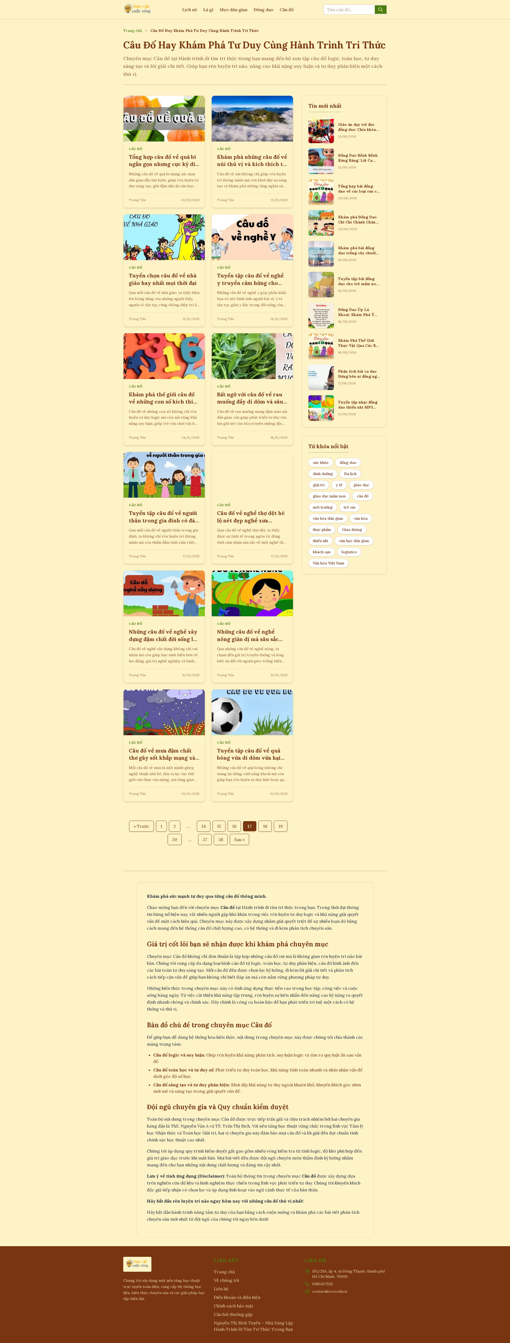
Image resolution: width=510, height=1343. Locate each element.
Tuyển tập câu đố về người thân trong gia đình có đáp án (163, 520)
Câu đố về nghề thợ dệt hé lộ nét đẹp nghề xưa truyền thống (251, 520)
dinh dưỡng (323, 473)
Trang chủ (132, 30)
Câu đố (287, 9)
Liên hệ (221, 1288)
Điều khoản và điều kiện (237, 1297)
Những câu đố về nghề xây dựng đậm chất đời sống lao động (164, 639)
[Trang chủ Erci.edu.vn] (137, 9)
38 (220, 839)
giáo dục (361, 485)
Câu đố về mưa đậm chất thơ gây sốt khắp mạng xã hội (162, 757)
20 (174, 839)
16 (234, 826)
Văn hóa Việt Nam (328, 563)
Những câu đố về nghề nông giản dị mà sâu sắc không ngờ (248, 639)
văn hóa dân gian (328, 518)
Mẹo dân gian (233, 9)
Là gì (208, 9)
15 (219, 826)
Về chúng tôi (226, 1280)
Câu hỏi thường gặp (233, 1314)
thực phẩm (322, 529)
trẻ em (349, 507)
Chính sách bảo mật (233, 1305)
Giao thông (352, 529)
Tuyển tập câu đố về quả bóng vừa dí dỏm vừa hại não (248, 757)
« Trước (141, 826)
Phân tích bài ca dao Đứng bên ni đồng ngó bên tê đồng (358, 376)
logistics (349, 552)
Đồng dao (263, 9)
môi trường (323, 507)
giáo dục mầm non (329, 496)
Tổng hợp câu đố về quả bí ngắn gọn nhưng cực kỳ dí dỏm (162, 164)
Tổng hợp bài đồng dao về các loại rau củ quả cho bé (358, 191)
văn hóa (361, 518)
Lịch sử (189, 9)
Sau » (239, 839)
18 (265, 826)
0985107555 (322, 1284)
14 (203, 826)
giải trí (319, 485)
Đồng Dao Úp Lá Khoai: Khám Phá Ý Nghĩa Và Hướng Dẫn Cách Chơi (357, 317)
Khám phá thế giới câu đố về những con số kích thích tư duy (164, 401)
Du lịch (350, 473)
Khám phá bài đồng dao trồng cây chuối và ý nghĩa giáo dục (357, 253)
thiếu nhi (320, 540)
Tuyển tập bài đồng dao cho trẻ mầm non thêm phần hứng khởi (358, 284)
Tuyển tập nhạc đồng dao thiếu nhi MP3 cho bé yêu (357, 407)
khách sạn (321, 552)
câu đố (362, 496)
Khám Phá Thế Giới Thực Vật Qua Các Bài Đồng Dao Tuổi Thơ (358, 345)
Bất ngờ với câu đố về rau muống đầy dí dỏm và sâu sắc (250, 401)
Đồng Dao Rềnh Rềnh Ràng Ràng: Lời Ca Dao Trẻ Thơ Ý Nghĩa (358, 160)
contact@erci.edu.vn (329, 1291)
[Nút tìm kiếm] (380, 9)
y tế (339, 485)
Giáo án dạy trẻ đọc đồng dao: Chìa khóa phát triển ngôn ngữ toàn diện (357, 132)
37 (205, 839)
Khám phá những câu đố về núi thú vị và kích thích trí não (252, 164)
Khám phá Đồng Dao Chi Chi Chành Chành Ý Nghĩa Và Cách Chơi (358, 222)
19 (280, 826)
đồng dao (348, 462)
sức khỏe (321, 462)
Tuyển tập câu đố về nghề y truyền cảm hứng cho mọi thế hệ (250, 282)
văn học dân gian (354, 540)
